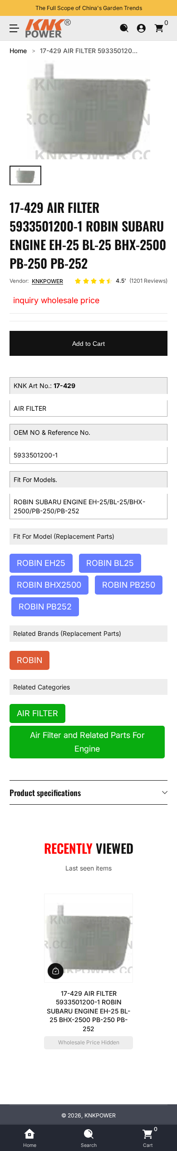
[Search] (124, 28)
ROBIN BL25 (110, 563)
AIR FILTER (37, 713)
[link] (120, 281)
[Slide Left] (16, 8)
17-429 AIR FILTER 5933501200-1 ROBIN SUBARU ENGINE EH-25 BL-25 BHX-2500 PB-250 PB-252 (88, 1010)
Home (18, 50)
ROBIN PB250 (128, 585)
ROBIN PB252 (45, 606)
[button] (124, 28)
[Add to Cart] (56, 971)
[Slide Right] (161, 8)
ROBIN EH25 (41, 563)
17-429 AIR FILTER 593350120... (89, 50)
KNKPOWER (47, 281)
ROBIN (29, 660)
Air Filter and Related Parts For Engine (87, 741)
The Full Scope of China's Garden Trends (88, 8)
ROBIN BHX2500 (49, 585)
